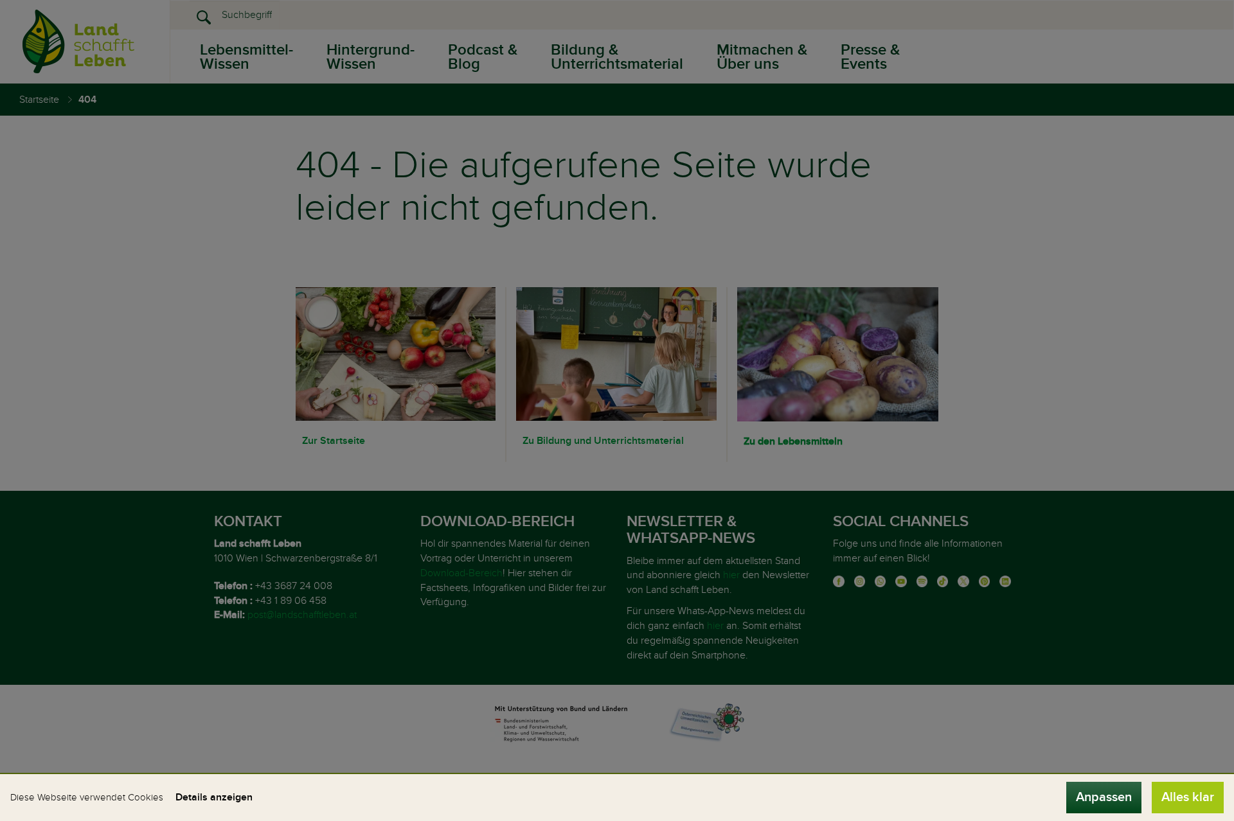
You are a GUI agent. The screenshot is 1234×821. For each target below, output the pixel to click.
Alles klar (1187, 797)
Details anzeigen (214, 797)
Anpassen (1104, 797)
